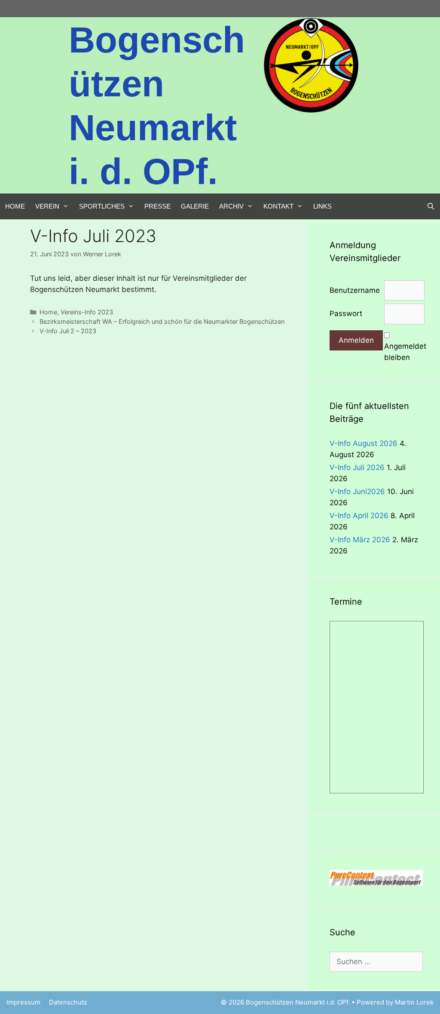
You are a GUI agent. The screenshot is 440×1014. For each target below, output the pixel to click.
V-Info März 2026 (360, 539)
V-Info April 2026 (359, 515)
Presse (157, 206)
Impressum (23, 1002)
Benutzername (355, 290)
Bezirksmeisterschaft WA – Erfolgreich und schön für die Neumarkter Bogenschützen (162, 321)
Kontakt (278, 206)
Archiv (231, 206)
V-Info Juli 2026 (357, 467)
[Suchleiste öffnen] (431, 206)
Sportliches (102, 206)
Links (322, 206)
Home (15, 206)
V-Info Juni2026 (357, 491)
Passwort (346, 313)
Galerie (195, 206)
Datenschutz (68, 1002)
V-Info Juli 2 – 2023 (68, 331)
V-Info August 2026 (363, 443)
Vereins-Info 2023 (87, 312)
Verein (47, 206)
